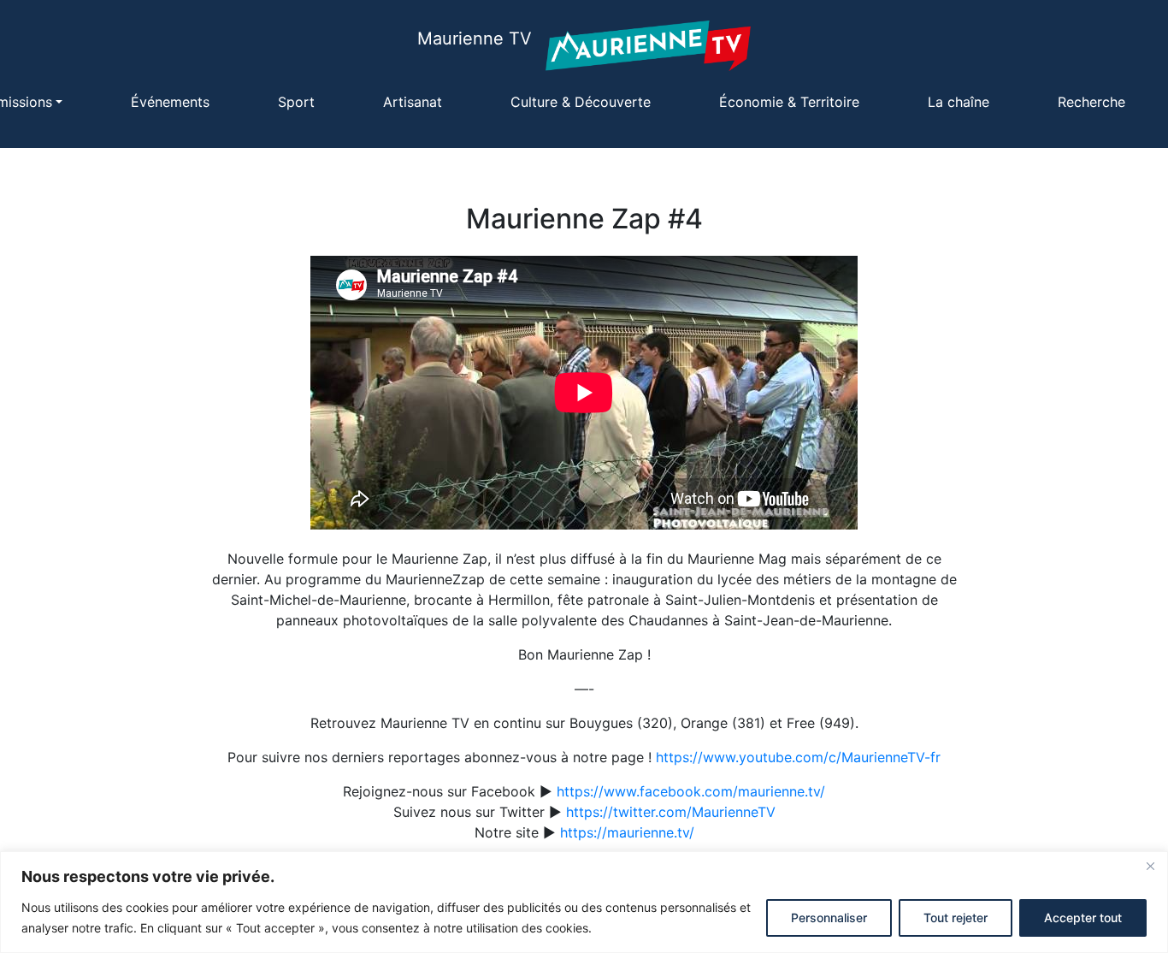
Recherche (1091, 101)
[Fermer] (1150, 865)
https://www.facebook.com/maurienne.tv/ (691, 791)
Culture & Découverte (580, 101)
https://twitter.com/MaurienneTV (671, 811)
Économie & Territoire (789, 101)
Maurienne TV (474, 38)
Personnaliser (829, 917)
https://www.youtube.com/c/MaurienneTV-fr (798, 757)
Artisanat (412, 101)
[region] (584, 902)
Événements (170, 101)
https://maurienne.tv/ (627, 832)
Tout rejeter (955, 917)
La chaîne (958, 101)
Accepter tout (1083, 917)
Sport (296, 101)
